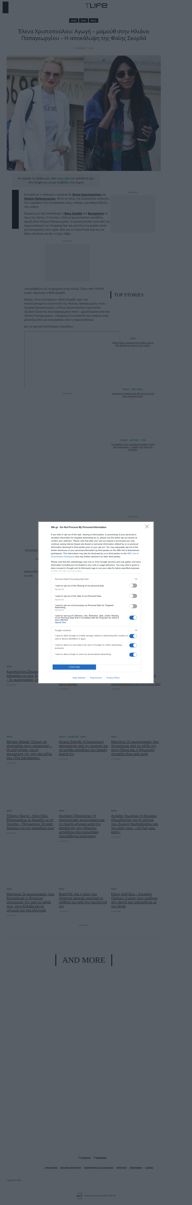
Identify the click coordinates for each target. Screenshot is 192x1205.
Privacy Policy (113, 677)
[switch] (133, 586)
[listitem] (96, 579)
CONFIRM (74, 667)
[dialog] (96, 602)
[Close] (148, 527)
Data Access (96, 677)
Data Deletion (79, 677)
